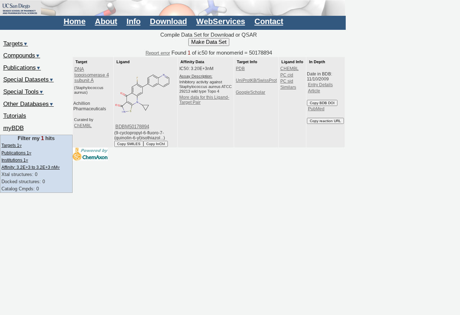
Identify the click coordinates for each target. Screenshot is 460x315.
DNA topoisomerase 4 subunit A (91, 74)
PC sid (286, 81)
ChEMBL (83, 126)
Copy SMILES (129, 144)
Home (75, 21)
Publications (22, 67)
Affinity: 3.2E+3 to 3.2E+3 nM (30, 167)
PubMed (316, 109)
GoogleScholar (250, 92)
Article (314, 91)
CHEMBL (289, 68)
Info (133, 21)
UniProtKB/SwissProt (256, 80)
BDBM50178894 (132, 126)
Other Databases (28, 103)
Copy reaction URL (325, 121)
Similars (288, 87)
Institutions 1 (14, 160)
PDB (240, 68)
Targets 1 (11, 145)
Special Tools (23, 91)
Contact (268, 21)
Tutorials (14, 115)
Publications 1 (16, 152)
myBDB (13, 127)
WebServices (220, 21)
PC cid (286, 75)
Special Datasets (28, 79)
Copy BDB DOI (322, 103)
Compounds (21, 55)
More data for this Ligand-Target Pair (204, 100)
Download (168, 21)
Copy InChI (155, 144)
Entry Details (320, 85)
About (106, 21)
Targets (15, 43)
